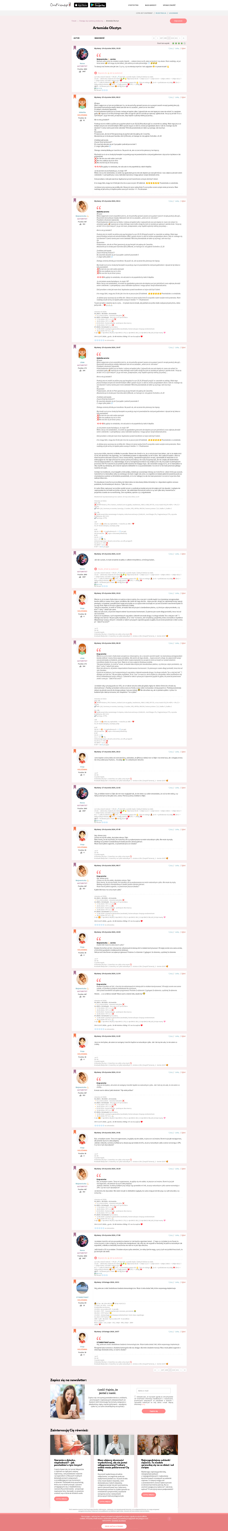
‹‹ (154, 38)
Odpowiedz (178, 21)
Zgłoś (183, 48)
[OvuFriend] (60, 6)
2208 (165, 38)
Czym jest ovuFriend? (144, 13)
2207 (161, 38)
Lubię (177, 48)
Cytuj (171, 48)
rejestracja (161, 13)
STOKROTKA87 (82, 1297)
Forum (74, 21)
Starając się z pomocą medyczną (91, 21)
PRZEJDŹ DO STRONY (114, 1526)
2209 (168, 38)
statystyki (133, 5)
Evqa (82, 608)
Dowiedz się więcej (119, 1520)
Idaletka (82, 112)
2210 (172, 38)
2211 (176, 38)
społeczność (169, 5)
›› (183, 38)
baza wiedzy (150, 5)
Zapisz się (154, 1411)
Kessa (82, 63)
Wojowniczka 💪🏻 (82, 216)
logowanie (173, 13)
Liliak (82, 362)
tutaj (143, 1404)
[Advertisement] (59, 50)
